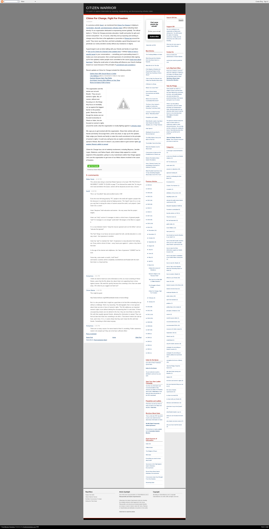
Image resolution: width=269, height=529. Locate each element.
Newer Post (89, 337)
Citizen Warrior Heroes (91, 497)
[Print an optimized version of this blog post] (93, 167)
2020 (148, 204)
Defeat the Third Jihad (91, 501)
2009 (148, 322)
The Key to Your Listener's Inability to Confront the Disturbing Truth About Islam (153, 106)
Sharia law (128, 38)
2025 (148, 185)
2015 (148, 223)
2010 (148, 318)
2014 (148, 227)
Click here (153, 407)
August (151, 245)
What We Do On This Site (152, 65)
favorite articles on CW (172, 213)
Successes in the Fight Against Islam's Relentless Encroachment (154, 465)
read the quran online (172, 318)
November (151, 234)
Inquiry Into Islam (90, 494)
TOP (267, 527)
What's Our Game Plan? (152, 87)
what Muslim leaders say (173, 412)
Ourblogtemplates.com (29, 527)
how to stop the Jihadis (173, 263)
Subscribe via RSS (151, 45)
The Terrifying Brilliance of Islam (154, 54)
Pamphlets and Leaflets (152, 117)
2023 (148, 192)
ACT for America (171, 161)
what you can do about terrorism (175, 415)
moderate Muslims (171, 292)
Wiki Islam (148, 454)
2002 (148, 349)
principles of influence (172, 310)
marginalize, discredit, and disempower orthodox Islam (104, 28)
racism (168, 314)
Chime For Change (123, 25)
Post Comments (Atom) (100, 340)
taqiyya (169, 116)
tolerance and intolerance (173, 402)
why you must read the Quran (174, 424)
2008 (148, 326)
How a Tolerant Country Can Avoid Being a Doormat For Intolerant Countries (153, 165)
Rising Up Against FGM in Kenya (100, 82)
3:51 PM (97, 276)
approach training (171, 172)
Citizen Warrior (101, 8)
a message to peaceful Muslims (175, 150)
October (151, 238)
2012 (148, 310)
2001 (148, 353)
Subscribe (154, 37)
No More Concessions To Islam (94, 499)
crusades (169, 189)
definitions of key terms (173, 193)
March (150, 265)
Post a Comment (91, 334)
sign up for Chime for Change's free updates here (104, 51)
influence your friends (172, 277)
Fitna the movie (171, 216)
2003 (148, 345)
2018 (148, 212)
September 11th (171, 332)
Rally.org (176, 31)
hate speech (170, 231)
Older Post (138, 337)
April (150, 261)
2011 (148, 314)
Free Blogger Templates (8, 527)
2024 (148, 188)
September (152, 242)
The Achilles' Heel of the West (153, 143)
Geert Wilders (170, 227)
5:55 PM (97, 326)
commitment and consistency (125, 65)
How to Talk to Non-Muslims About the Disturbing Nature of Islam (174, 268)
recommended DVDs (172, 325)
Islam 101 (148, 443)
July (150, 249)
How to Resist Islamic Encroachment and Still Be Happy (152, 93)
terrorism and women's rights (174, 380)
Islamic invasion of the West (174, 285)
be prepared (170, 182)
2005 (148, 337)
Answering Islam (150, 482)
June (150, 253)
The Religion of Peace (151, 451)
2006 (148, 333)
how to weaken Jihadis (172, 274)
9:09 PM (93, 191)
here (101, 25)
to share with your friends (173, 399)
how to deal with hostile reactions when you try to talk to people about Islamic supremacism (175, 242)
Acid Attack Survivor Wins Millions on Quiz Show (105, 80)
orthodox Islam (136, 126)
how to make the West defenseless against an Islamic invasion (174, 250)
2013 (148, 306)
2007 (148, 330)
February (151, 298)
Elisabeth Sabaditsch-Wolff (173, 205)
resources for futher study (173, 329)
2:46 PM (99, 290)
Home (114, 337)
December (151, 230)
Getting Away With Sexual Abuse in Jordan (103, 73)
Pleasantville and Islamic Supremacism (130, 496)
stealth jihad (170, 340)
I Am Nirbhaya (94, 76)
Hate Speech (149, 128)
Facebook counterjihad (173, 209)
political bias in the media (173, 307)
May (150, 257)
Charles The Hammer (172, 185)
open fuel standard (171, 299)
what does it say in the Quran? (174, 406)
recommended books (172, 321)
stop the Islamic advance (173, 343)
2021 (148, 200)
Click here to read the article (127, 511)
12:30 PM (99, 179)
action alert (169, 165)
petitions (169, 303)
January (151, 301)
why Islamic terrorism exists (174, 421)
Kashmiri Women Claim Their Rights (101, 78)
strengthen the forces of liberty (174, 360)
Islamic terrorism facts (172, 288)
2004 (148, 341)
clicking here (170, 33)
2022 (148, 196)
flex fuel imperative (171, 220)
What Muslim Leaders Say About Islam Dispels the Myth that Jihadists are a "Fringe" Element (154, 122)
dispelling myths (171, 196)
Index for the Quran (151, 368)
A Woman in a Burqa (151, 84)
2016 (148, 219)
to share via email (171, 395)
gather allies (170, 224)
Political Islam (149, 447)
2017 (148, 215)
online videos (170, 296)
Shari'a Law (170, 336)
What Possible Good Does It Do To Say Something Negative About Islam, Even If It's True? (154, 172)
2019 (148, 208)
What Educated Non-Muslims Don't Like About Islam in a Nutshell (153, 60)
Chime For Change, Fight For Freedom (107, 18)
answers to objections (172, 169)
